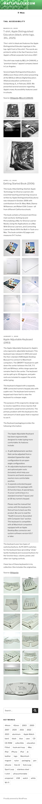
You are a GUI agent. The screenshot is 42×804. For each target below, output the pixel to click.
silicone (8, 765)
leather (8, 756)
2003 (24, 725)
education (31, 743)
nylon (16, 761)
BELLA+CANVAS (26, 98)
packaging (26, 761)
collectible (19, 743)
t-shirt (7, 774)
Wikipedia (14, 98)
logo (15, 756)
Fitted (7, 747)
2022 (29, 730)
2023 (7, 734)
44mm (7, 725)
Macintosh (24, 756)
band (7, 739)
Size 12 (17, 765)
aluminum (16, 734)
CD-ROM (8, 743)
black (14, 739)
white (33, 778)
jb (27, 752)
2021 (22, 730)
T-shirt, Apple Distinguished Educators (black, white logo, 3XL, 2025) (18, 34)
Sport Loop (9, 769)
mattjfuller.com (19, 3)
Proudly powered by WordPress (15, 798)
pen (34, 761)
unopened (9, 778)
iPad (6, 752)
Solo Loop (27, 765)
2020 (14, 730)
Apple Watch (29, 734)
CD (34, 739)
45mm (16, 725)
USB (18, 778)
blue (21, 739)
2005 (32, 725)
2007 (7, 730)
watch (25, 778)
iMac (30, 747)
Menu (22, 13)
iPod (22, 752)
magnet (8, 761)
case (28, 739)
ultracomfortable (20, 774)
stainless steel (23, 769)
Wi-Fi (7, 782)
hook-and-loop (19, 747)
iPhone (14, 752)
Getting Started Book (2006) (19, 183)
